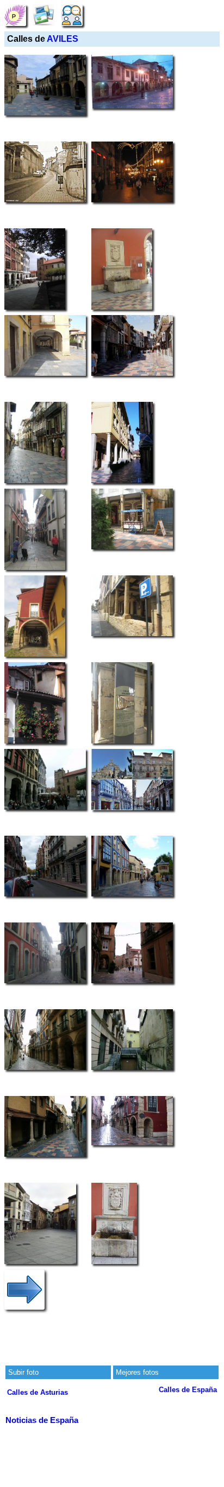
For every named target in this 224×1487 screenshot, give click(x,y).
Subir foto (23, 1372)
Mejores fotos (137, 1372)
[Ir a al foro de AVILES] (72, 15)
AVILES (62, 38)
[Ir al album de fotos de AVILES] (43, 15)
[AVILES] (15, 15)
